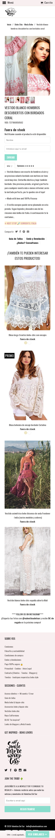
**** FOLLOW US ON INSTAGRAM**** (27, 614)
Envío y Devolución (35, 238)
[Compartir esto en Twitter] (16, 231)
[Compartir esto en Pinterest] (23, 231)
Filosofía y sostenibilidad (14, 650)
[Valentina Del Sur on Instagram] (20, 770)
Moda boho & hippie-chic (14, 702)
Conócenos (9, 646)
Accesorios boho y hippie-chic (16, 706)
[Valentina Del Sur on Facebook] (10, 770)
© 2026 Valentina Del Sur (15, 826)
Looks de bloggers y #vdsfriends (18, 724)
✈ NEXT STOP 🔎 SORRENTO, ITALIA (20, 223)
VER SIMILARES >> (37, 834)
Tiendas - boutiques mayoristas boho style (21, 677)
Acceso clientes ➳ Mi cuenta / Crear (19, 693)
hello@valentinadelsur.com (36, 826)
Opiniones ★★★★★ (25, 165)
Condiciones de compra (14, 655)
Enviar (11, 157)
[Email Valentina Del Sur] (25, 770)
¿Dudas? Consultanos (27, 242)
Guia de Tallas (16, 238)
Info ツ (10, 165)
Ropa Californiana (12, 715)
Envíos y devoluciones (13, 659)
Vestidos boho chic (12, 711)
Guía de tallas (10, 697)
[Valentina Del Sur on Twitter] (6, 770)
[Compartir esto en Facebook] (19, 231)
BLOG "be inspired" (12, 719)
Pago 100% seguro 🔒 (14, 664)
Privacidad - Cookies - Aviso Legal (18, 668)
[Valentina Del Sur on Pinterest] (15, 770)
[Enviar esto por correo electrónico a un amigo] (27, 231)
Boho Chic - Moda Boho (24, 24)
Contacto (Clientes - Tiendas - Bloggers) (21, 672)
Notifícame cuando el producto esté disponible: (25, 134)
